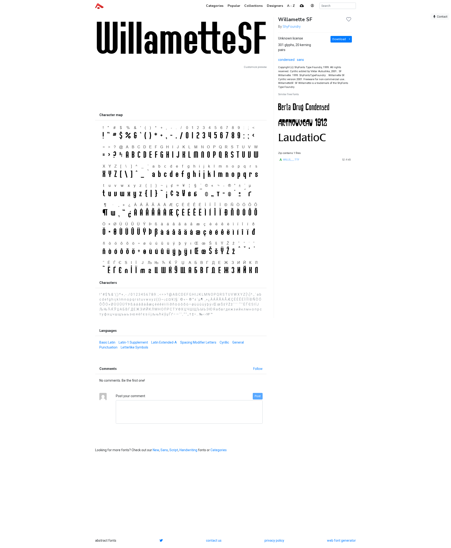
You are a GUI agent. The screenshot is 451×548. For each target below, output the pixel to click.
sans (300, 60)
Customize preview (255, 67)
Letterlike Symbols (134, 347)
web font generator (341, 540)
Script (173, 450)
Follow (258, 369)
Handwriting (188, 450)
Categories (218, 450)
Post (258, 396)
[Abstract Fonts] (99, 6)
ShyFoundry (292, 26)
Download (339, 39)
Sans (164, 450)
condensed (286, 60)
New (156, 450)
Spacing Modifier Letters (198, 342)
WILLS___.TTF (291, 159)
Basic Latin (107, 342)
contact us (214, 540)
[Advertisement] (181, 89)
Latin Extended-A (164, 342)
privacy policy (274, 540)
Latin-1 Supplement (133, 342)
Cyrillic (224, 342)
